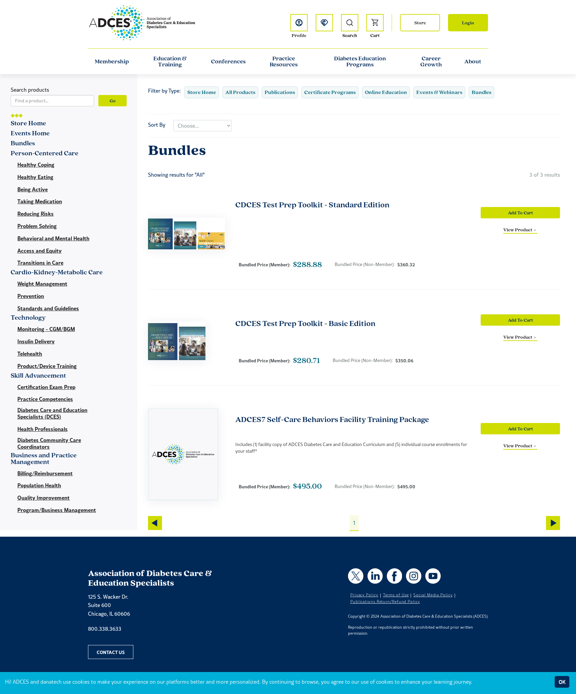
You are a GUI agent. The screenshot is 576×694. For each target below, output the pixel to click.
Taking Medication (39, 201)
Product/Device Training (47, 366)
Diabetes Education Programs (360, 61)
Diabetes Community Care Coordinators (49, 443)
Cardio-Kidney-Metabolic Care (57, 272)
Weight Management (42, 283)
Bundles (481, 92)
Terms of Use (396, 595)
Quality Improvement (43, 497)
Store (420, 23)
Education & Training (170, 61)
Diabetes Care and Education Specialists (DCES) (52, 413)
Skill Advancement (38, 376)
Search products (30, 89)
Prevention (30, 296)
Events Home (30, 133)
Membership (112, 61)
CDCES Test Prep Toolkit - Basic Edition (305, 323)
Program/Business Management (56, 510)
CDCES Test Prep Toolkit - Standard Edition (312, 204)
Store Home (201, 92)
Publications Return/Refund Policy (385, 601)
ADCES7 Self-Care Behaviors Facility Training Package (332, 419)
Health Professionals (42, 429)
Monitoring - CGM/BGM (46, 329)
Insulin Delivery (36, 341)
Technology (28, 318)
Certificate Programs (330, 92)
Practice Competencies (45, 399)
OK (562, 681)
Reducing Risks (35, 213)
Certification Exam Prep (46, 387)
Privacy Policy (364, 595)
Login (468, 23)
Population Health (39, 485)
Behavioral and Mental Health (53, 238)
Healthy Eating (35, 177)
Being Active (32, 189)
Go (113, 101)
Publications (280, 92)
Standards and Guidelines (48, 308)
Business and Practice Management (44, 459)
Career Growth (431, 61)
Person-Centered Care (44, 153)
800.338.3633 (104, 628)
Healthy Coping (35, 164)
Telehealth (29, 353)
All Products (240, 92)
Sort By (156, 124)
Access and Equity (39, 250)
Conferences (228, 61)
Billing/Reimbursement (45, 473)
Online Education (386, 92)
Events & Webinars (439, 92)
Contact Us (111, 652)
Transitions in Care (40, 262)
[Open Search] (349, 22)
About (472, 61)
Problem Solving (37, 226)
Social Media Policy (432, 595)
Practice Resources (284, 61)
